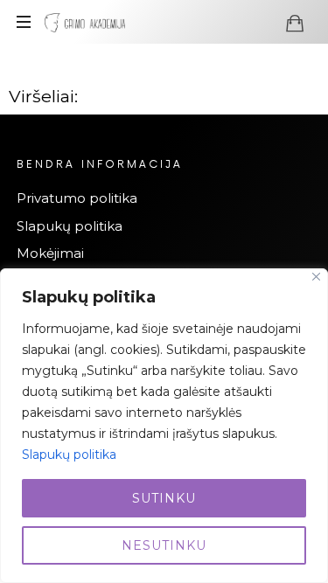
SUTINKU (164, 498)
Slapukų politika (69, 454)
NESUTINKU (164, 545)
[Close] (316, 277)
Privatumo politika (77, 198)
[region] (164, 425)
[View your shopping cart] (295, 22)
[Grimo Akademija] (85, 22)
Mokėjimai (50, 253)
